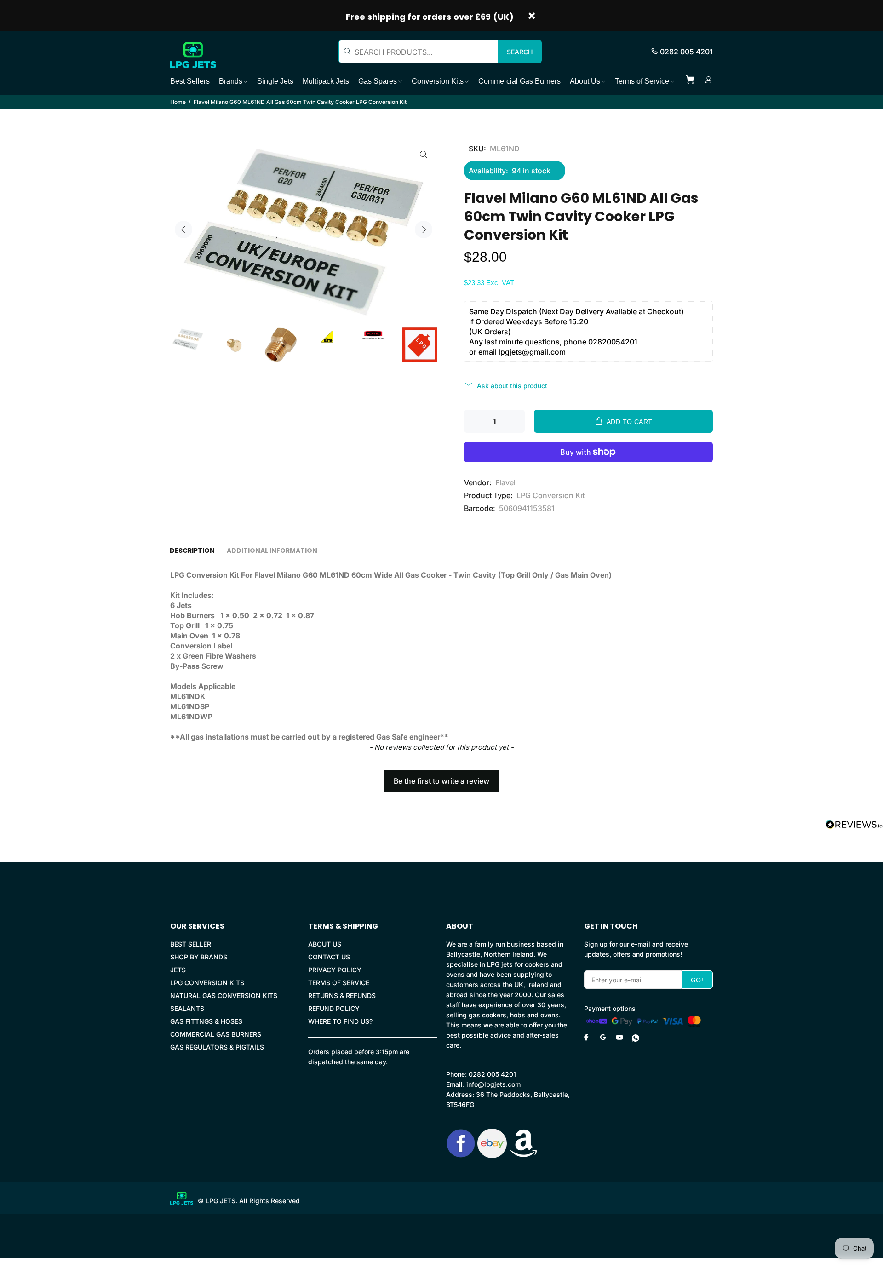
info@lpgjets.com (493, 1084)
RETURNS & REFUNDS (342, 995)
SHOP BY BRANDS (198, 957)
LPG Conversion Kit (550, 495)
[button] (441, 777)
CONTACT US (329, 957)
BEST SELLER (190, 944)
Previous (183, 229)
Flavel (505, 482)
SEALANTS (187, 1008)
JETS (178, 970)
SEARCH (520, 52)
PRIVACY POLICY (334, 970)
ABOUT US (324, 944)
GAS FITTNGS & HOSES (206, 1021)
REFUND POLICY (334, 1008)
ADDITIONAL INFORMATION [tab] (272, 550)
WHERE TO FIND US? (340, 1021)
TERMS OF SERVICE (338, 983)
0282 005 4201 (686, 51)
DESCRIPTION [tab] (192, 550)
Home (178, 101)
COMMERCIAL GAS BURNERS (215, 1034)
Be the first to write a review (441, 781)
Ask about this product (512, 386)
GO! (697, 980)
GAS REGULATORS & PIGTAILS (217, 1047)
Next (423, 229)
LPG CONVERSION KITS (207, 983)
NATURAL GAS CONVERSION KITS (223, 995)
